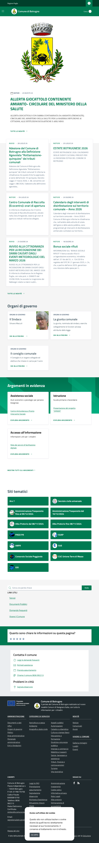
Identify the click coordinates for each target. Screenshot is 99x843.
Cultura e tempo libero (60, 732)
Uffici (9, 725)
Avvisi (75, 729)
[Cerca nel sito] (90, 11)
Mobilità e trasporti (59, 752)
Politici (10, 732)
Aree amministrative (15, 735)
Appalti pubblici (57, 722)
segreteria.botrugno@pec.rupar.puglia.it (23, 819)
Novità (76, 716)
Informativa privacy (59, 793)
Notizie (75, 722)
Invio (87, 587)
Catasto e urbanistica (59, 729)
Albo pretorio (56, 799)
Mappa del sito (13, 830)
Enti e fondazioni (14, 745)
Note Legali (55, 796)
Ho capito (34, 835)
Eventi (75, 749)
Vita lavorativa (57, 771)
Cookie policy (56, 789)
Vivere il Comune (81, 736)
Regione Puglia (12, 3)
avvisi (11, 143)
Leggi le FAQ (34, 783)
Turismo (54, 768)
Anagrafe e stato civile (38, 729)
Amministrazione (15, 716)
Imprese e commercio (59, 748)
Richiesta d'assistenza (38, 799)
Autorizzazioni (57, 725)
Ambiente (33, 725)
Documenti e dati (14, 722)
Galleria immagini (80, 742)
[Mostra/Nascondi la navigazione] (2, 11)
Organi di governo (14, 729)
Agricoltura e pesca (37, 722)
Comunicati (77, 725)
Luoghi (75, 746)
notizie (56, 143)
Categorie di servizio (39, 716)
